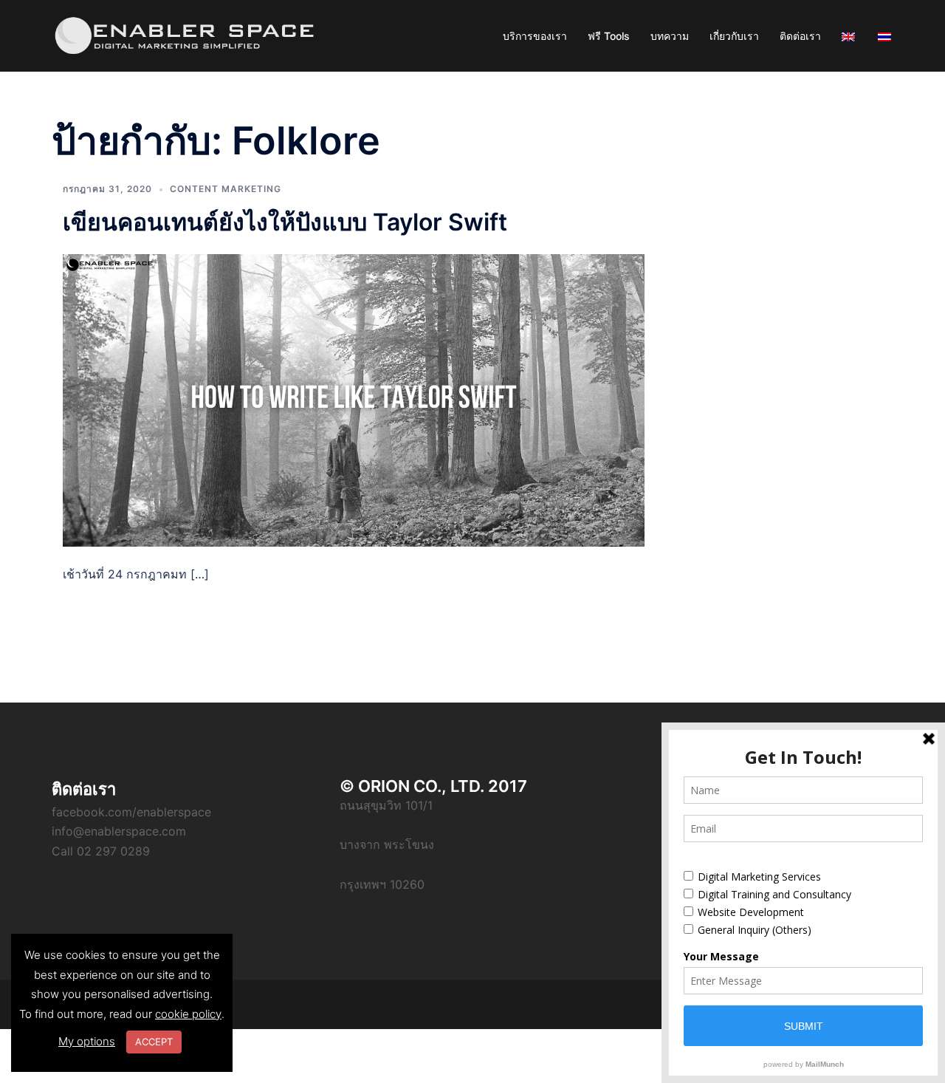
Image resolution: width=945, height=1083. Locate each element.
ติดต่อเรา (800, 36)
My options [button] (86, 1041)
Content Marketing (225, 188)
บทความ (669, 36)
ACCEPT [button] (154, 1042)
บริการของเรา (535, 36)
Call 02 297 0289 (101, 851)
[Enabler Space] (184, 34)
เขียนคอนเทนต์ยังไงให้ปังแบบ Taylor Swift (285, 222)
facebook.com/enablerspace (131, 811)
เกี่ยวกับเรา (734, 36)
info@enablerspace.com (119, 831)
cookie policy (188, 1014)
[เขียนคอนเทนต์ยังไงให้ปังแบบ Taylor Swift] (354, 399)
